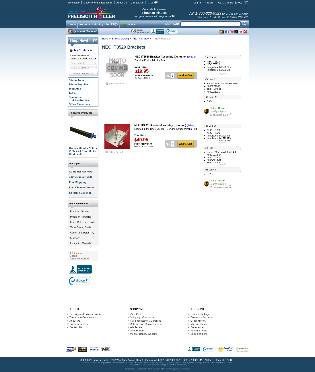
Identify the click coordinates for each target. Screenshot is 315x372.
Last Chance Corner (81, 187)
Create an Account (201, 317)
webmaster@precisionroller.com (176, 369)
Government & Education (97, 2)
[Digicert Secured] (80, 281)
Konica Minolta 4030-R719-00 (222, 83)
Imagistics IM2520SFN (219, 67)
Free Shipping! (78, 182)
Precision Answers (80, 211)
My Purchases (198, 323)
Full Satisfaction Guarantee (145, 320)
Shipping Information (142, 317)
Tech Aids (75, 88)
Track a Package (200, 314)
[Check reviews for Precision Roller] (83, 256)
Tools (72, 92)
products (84, 24)
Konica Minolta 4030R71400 (221, 152)
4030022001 (213, 91)
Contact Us (137, 2)
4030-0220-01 (214, 89)
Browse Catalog (120, 38)
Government (137, 330)
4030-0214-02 (214, 157)
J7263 (210, 174)
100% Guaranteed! (80, 176)
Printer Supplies (79, 84)
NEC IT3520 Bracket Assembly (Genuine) (160, 56)
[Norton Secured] (175, 31)
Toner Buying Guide (80, 227)
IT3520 (145, 38)
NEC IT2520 (213, 61)
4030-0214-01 (214, 160)
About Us (121, 2)
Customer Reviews (80, 171)
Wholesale (74, 2)
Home (105, 38)
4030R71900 (213, 86)
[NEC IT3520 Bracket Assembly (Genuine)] (117, 148)
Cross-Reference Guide (82, 222)
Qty (168, 75)
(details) (191, 56)
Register (209, 2)
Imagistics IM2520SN (218, 70)
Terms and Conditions (82, 317)
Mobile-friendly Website (143, 333)
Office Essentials (79, 104)
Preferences (197, 327)
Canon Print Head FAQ (82, 232)
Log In (197, 2)
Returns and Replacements (146, 323)
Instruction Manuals (80, 243)
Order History (198, 320)
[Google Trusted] (140, 31)
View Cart (135, 314)
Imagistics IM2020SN (218, 135)
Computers (79, 98)
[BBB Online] (157, 31)
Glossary (75, 238)
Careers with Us (78, 323)
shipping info (100, 24)
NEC (135, 38)
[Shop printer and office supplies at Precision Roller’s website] (110, 13)
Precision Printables (80, 216)
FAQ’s (114, 24)
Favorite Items (198, 330)
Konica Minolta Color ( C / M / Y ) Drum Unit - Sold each (83, 151)
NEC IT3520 (213, 64)
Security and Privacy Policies (85, 314)
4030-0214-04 (214, 154)
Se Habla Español (80, 192)
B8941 (210, 101)
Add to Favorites (117, 83)
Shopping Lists (198, 333)
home (72, 24)
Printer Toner (77, 80)
